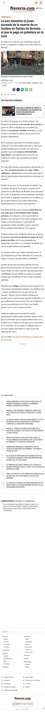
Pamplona (6, 650)
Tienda (27, 687)
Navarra (5, 636)
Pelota (27, 644)
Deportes (27, 636)
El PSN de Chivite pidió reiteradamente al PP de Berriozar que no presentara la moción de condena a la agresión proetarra (24, 422)
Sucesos (6, 642)
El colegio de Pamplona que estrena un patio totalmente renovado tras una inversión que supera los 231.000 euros (24, 458)
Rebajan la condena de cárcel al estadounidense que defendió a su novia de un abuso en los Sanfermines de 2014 (29, 111)
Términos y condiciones (24, 501)
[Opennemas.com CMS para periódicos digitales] (22, 706)
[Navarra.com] (22, 8)
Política (6, 639)
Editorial (6, 656)
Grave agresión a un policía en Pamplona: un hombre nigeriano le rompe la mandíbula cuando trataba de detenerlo (23, 404)
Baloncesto (28, 642)
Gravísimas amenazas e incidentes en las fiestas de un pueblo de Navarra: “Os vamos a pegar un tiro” (24, 449)
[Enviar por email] (30, 89)
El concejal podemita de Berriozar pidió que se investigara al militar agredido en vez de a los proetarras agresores (24, 485)
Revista (26, 658)
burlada (13, 94)
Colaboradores (8, 658)
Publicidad (7, 684)
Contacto (7, 680)
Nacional (27, 655)
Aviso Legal (29, 677)
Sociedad (6, 647)
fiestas (6, 94)
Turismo (27, 684)
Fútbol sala (28, 649)
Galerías (27, 664)
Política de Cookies (10, 687)
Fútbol (27, 639)
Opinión (5, 653)
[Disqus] (22, 542)
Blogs (5, 661)
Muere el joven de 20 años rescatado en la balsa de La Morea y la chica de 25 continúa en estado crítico (24, 431)
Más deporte (29, 652)
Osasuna (5, 667)
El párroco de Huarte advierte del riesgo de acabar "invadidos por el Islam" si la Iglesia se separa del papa (25, 467)
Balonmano (28, 647)
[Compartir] (14, 89)
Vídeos (27, 667)
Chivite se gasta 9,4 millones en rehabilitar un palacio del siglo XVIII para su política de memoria (25, 476)
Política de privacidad (10, 690)
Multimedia (27, 662)
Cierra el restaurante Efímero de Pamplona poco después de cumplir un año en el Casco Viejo (23, 413)
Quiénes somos (9, 677)
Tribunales (7, 644)
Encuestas (7, 664)
